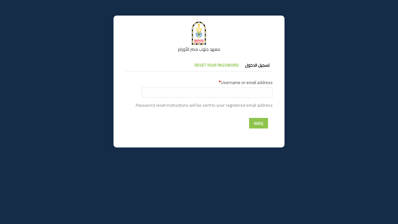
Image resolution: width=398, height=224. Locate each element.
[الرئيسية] (199, 24)
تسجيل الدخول (257, 65)
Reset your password (217, 65)
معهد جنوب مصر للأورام (199, 49)
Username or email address (247, 82)
